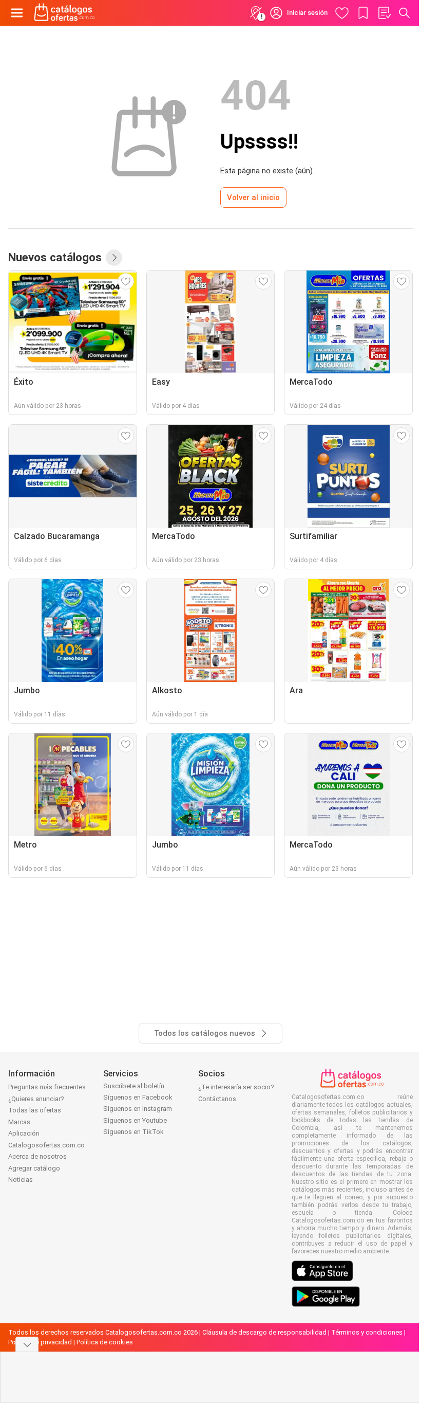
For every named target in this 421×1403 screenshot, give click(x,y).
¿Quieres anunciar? (36, 1099)
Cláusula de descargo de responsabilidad (264, 1332)
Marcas (19, 1122)
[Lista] (384, 13)
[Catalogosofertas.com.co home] (64, 13)
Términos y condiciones (367, 1332)
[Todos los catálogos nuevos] (114, 257)
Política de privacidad (40, 1342)
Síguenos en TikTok (133, 1132)
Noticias (20, 1179)
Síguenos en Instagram (137, 1108)
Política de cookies (104, 1342)
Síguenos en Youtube (135, 1120)
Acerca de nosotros (37, 1156)
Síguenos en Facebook (138, 1097)
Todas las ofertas (34, 1110)
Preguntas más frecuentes (47, 1087)
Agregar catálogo (34, 1168)
